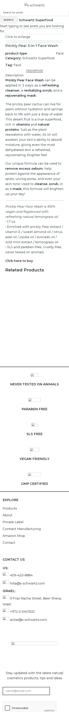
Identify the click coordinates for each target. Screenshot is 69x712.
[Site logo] (34, 5)
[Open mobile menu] (4, 5)
